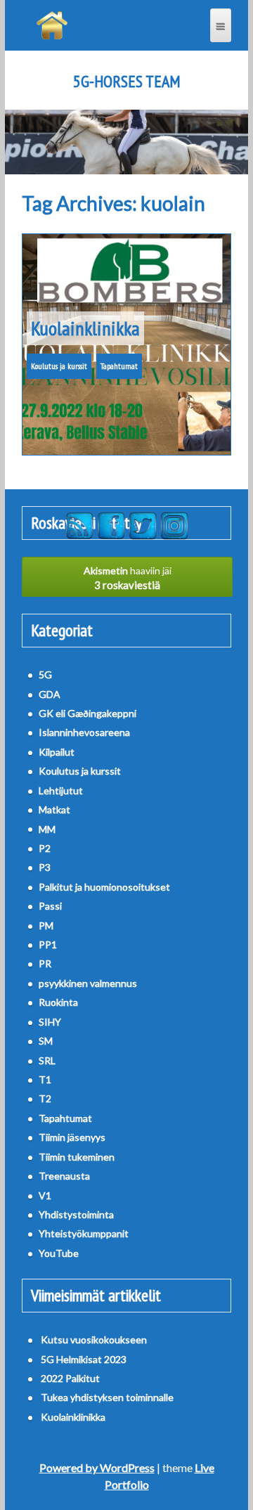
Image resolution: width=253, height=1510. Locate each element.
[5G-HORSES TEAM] (51, 25)
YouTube (59, 1253)
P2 (45, 848)
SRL (47, 1060)
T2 (45, 1098)
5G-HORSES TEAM (127, 81)
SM (46, 1041)
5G (45, 674)
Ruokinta (58, 1002)
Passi (50, 906)
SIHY (50, 1022)
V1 (45, 1195)
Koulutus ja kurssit (59, 366)
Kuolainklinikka (85, 328)
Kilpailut (56, 752)
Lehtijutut (61, 790)
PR (45, 963)
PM (46, 925)
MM (47, 829)
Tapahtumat (119, 366)
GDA (49, 694)
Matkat (54, 809)
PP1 (48, 944)
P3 (45, 867)
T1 (45, 1079)
